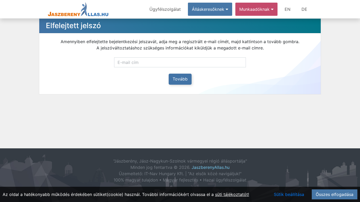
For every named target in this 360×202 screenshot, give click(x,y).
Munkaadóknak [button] (255, 9)
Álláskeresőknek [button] (209, 9)
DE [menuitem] (304, 9)
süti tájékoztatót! (232, 194)
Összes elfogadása (334, 194)
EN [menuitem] (287, 9)
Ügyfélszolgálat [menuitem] (165, 9)
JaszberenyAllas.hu (211, 167)
